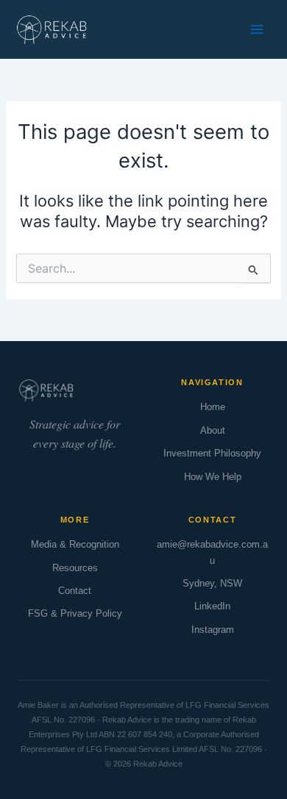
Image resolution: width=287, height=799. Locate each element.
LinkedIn (212, 606)
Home (212, 406)
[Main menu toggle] (256, 29)
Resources (75, 567)
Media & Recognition (75, 544)
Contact (74, 590)
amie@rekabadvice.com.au (212, 552)
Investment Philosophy (212, 453)
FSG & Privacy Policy (75, 613)
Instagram (212, 629)
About (212, 430)
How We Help (212, 476)
